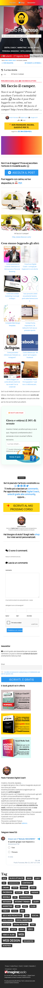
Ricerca (14, 911)
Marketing (21, 48)
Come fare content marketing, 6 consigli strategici (12, 296)
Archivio (15, 969)
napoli (25, 906)
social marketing (23, 920)
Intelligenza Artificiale (30, 51)
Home (6, 60)
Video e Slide (9, 934)
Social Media (33, 48)
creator (14, 887)
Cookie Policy (13, 966)
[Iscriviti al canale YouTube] (22, 131)
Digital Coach (10, 48)
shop (37, 534)
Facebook (7, 892)
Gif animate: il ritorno (33, 63)
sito (26, 916)
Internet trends (22, 901)
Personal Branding (10, 51)
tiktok (5, 929)
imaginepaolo (26, 897)
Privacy (7, 966)
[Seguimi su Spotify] (26, 131)
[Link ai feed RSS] (31, 131)
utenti (22, 929)
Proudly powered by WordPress (12, 981)
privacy (27, 449)
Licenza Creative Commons (11, 982)
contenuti (27, 883)
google (6, 897)
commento (33, 488)
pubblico (6, 911)
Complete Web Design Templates (12, 324)
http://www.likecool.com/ (21, 237)
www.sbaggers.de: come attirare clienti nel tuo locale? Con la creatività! (12, 383)
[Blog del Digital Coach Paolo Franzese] (21, 24)
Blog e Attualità (16, 878)
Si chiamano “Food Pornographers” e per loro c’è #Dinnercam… (29, 382)
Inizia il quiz (15, 457)
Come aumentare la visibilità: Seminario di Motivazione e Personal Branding (12, 267)
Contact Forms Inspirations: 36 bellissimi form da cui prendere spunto (29, 326)
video (30, 929)
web (21, 934)
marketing (7, 906)
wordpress (7, 945)
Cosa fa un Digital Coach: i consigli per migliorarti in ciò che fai (30, 266)
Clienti (20, 966)
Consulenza (8, 969)
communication (14, 883)
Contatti (26, 966)
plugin (33, 906)
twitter (13, 929)
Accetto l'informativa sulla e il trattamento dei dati (18, 450)
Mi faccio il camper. (17, 74)
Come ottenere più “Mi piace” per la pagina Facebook (30, 355)
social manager (8, 920)
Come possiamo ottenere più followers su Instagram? (12, 355)
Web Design (21, 477)
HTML (15, 897)
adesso (24, 823)
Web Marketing (28, 941)
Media (18, 906)
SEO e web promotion (12, 915)
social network (20, 924)
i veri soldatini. (7, 63)
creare (6, 888)
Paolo (21, 30)
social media (6, 924)
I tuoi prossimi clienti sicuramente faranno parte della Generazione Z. (30, 297)
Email (3, 664)
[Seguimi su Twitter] (28, 131)
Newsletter (32, 966)
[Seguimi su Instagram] (20, 131)
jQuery (36, 902)
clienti (37, 878)
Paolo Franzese (13, 117)
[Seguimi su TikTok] (23, 131)
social (35, 915)
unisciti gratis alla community (21, 494)
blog (4, 878)
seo (22, 911)
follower (18, 892)
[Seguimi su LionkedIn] (25, 131)
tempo (33, 924)
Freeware (34, 892)
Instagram (7, 902)
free (26, 892)
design (24, 887)
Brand (29, 878)
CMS (4, 883)
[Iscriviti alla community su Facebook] (19, 131)
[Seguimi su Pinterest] (29, 131)
